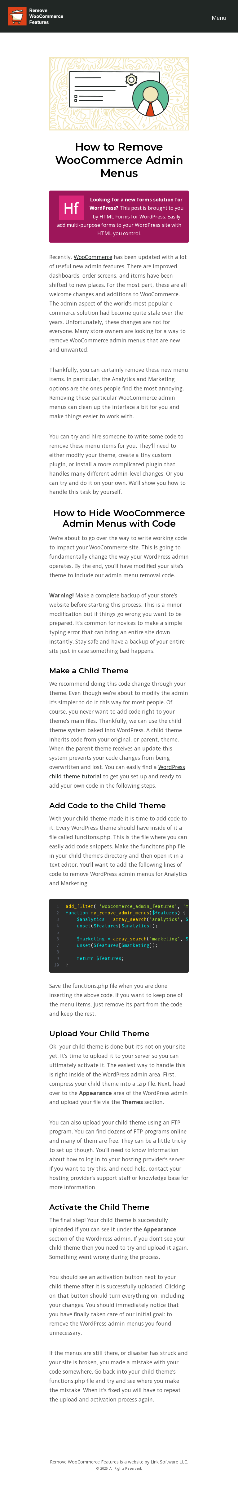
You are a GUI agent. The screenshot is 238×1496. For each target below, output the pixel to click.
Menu (219, 17)
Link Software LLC (169, 1462)
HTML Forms (114, 216)
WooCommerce (93, 257)
